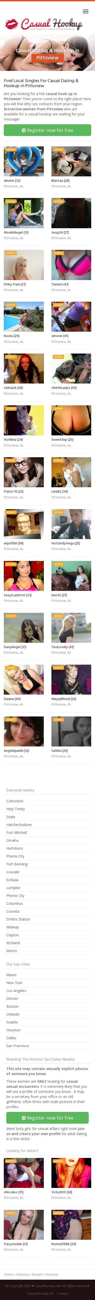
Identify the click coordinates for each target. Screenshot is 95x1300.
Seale (10, 816)
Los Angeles (16, 990)
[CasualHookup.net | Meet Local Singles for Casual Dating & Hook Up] (44, 24)
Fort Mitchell (16, 832)
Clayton (12, 934)
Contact (62, 1293)
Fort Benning (17, 864)
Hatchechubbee (19, 824)
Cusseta (13, 911)
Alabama (22, 1274)
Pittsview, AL (14, 187)
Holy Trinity (15, 808)
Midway (12, 927)
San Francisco (17, 1045)
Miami (11, 974)
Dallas (11, 1037)
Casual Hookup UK (40, 1293)
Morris (11, 950)
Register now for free (49, 130)
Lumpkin (13, 887)
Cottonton (14, 801)
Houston (13, 1030)
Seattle (12, 1022)
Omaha (12, 840)
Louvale (12, 871)
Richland (13, 942)
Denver (12, 998)
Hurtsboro (14, 848)
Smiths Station (18, 919)
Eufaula (12, 879)
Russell (37, 1274)
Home (8, 1274)
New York (14, 982)
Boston (12, 1006)
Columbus (14, 903)
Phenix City (15, 856)
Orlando (13, 1014)
